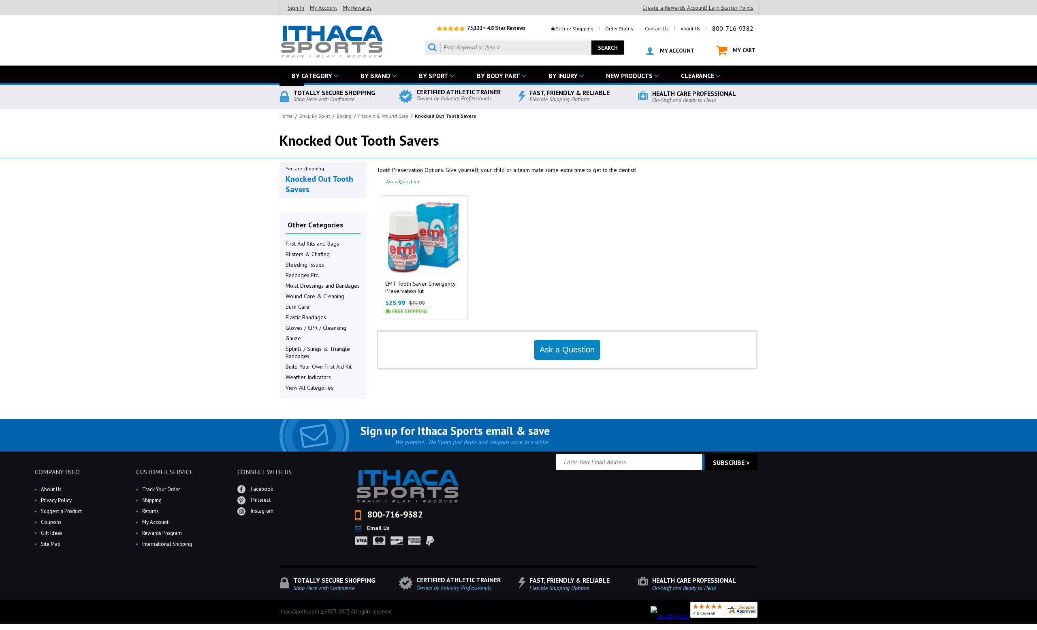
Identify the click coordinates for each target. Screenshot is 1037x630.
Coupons (51, 522)
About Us (690, 28)
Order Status (619, 28)
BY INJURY (563, 76)
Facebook (261, 489)
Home (286, 116)
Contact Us (657, 28)
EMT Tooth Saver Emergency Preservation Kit (420, 287)
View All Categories (309, 387)
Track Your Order (161, 489)
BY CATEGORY (312, 76)
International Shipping (167, 544)
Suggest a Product (61, 511)
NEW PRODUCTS (629, 76)
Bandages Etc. (302, 275)
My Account (323, 7)
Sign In (296, 7)
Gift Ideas (51, 533)
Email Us (377, 528)
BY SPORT (433, 76)
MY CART (743, 50)
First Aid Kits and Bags (312, 243)
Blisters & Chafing (308, 254)
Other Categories (315, 224)
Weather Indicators (308, 377)
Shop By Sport (314, 116)
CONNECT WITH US (264, 472)
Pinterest (260, 499)
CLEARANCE (697, 76)
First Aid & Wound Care (383, 116)
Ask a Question (402, 181)
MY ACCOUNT (676, 50)
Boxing (344, 116)
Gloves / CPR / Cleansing (316, 327)
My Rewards (357, 7)
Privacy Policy (56, 500)
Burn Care (297, 306)
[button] (1036, 629)
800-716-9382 (732, 28)
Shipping (152, 500)
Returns (150, 511)
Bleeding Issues (305, 264)
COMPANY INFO (57, 472)
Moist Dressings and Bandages (323, 285)
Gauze (293, 338)
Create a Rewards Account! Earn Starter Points (697, 7)
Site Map (50, 544)
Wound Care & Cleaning (315, 296)
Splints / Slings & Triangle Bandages (318, 352)
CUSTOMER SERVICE (164, 472)
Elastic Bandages (306, 317)
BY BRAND (375, 76)
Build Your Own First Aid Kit (319, 366)
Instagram (261, 510)
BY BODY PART (498, 76)
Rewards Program (162, 533)
